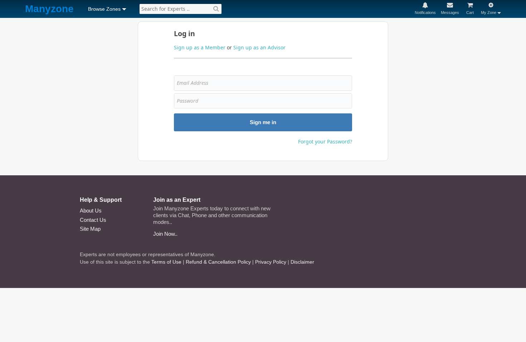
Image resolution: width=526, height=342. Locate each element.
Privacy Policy (270, 262)
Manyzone (49, 9)
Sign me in (263, 122)
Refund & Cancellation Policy (218, 262)
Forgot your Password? (325, 141)
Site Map (90, 229)
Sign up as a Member (199, 47)
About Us (91, 210)
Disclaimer (302, 262)
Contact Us (93, 220)
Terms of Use (166, 262)
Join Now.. (165, 234)
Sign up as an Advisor (259, 47)
